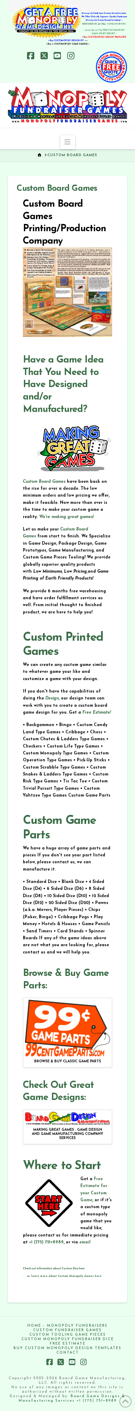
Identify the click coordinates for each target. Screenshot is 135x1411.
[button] (67, 142)
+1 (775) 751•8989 (46, 1242)
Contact (67, 1353)
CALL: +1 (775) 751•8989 (113, 24)
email (85, 1242)
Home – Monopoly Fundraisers (67, 1326)
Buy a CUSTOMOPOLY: (68, 44)
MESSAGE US (89, 24)
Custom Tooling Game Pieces (67, 1335)
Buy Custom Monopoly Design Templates (68, 1348)
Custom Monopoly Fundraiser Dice (67, 1339)
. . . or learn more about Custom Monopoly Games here (62, 1276)
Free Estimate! (96, 713)
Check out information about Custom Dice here (53, 1268)
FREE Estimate (68, 1344)
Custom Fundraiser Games (67, 1330)
